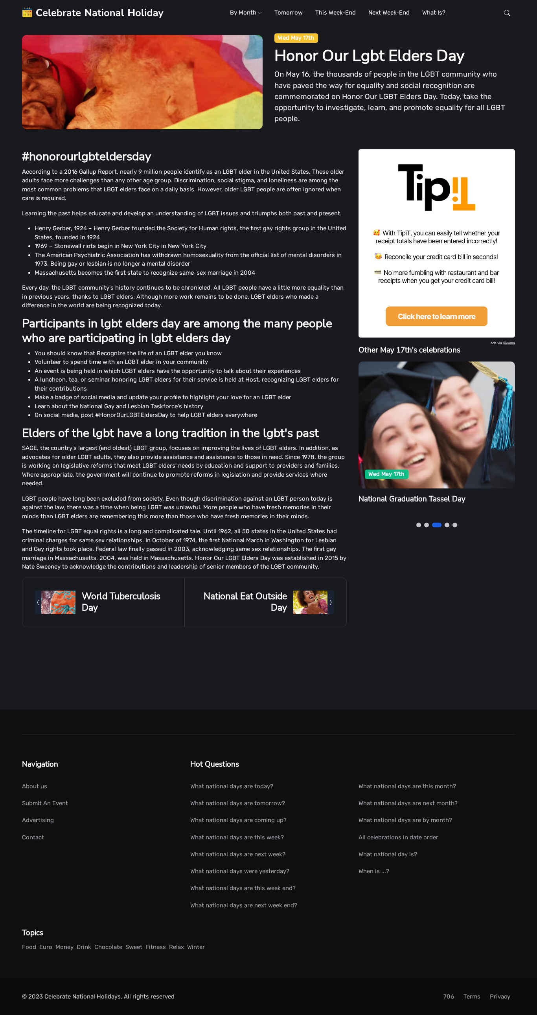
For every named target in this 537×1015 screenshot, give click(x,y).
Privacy (500, 996)
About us (34, 786)
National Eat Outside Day (245, 601)
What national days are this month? (407, 786)
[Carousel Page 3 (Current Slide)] (436, 525)
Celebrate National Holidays (82, 996)
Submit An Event (45, 803)
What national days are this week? (237, 837)
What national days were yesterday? (239, 871)
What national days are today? (231, 786)
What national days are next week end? (243, 905)
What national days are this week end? (243, 888)
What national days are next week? (237, 854)
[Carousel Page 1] (418, 525)
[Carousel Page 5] (454, 525)
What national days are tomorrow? (237, 803)
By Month (244, 12)
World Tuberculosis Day (121, 601)
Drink (84, 947)
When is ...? (374, 871)
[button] (507, 13)
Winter (196, 947)
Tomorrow (288, 12)
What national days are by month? (405, 820)
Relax (176, 947)
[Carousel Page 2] (426, 525)
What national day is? (388, 854)
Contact (33, 837)
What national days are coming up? (238, 820)
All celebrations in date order (398, 837)
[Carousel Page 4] (447, 525)
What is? (433, 12)
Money (64, 947)
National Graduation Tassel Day (412, 499)
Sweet (133, 947)
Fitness (155, 947)
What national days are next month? (408, 803)
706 (448, 996)
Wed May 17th (296, 38)
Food (29, 947)
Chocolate (108, 947)
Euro (45, 947)
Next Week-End (389, 12)
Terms (471, 996)
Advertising (38, 820)
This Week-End (335, 12)
